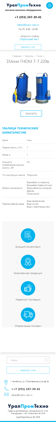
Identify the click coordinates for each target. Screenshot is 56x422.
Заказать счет (28, 46)
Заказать (31, 113)
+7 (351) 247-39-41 (28, 17)
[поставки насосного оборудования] (24, 6)
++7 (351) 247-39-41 (25, 389)
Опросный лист (29, 39)
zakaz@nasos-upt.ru (21, 394)
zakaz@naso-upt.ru (28, 24)
